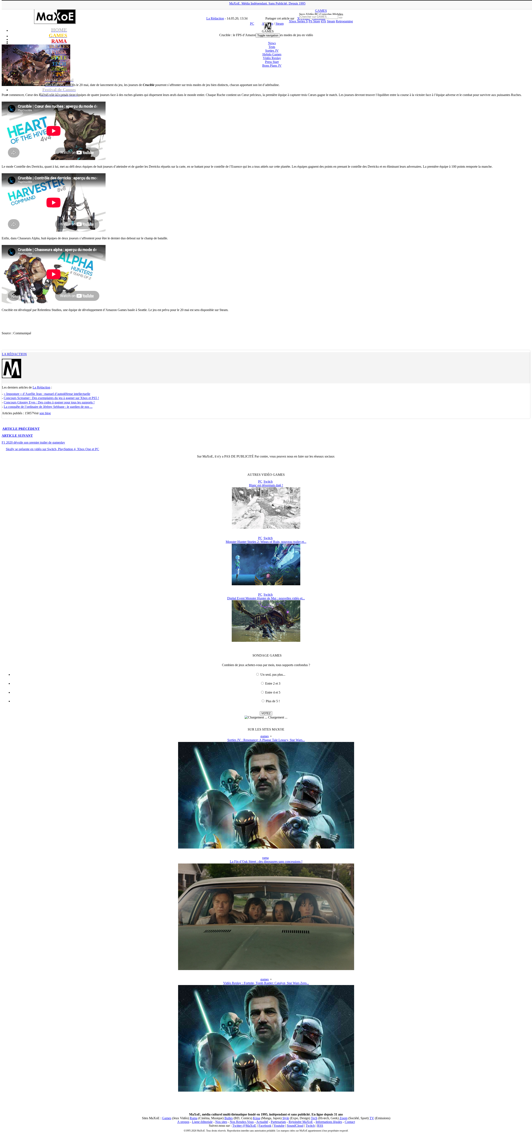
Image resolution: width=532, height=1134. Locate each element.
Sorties (272, 50)
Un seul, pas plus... (272, 674)
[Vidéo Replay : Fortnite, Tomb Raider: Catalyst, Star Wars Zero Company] (266, 1090)
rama (265, 858)
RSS (320, 1125)
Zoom (343, 1118)
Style (285, 1118)
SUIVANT (17, 435)
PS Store (314, 21)
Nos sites (221, 1122)
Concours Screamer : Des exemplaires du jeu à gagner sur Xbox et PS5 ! (51, 398)
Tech (314, 1118)
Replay (272, 58)
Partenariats (278, 1122)
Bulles (228, 1118)
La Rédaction (14, 354)
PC (260, 481)
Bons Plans (272, 65)
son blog (45, 413)
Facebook (265, 1125)
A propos (183, 1122)
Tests (271, 47)
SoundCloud (295, 1125)
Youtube (278, 1125)
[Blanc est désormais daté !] (266, 527)
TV (371, 1118)
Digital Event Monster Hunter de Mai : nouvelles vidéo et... (266, 598)
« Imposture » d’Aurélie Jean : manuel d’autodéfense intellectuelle (47, 394)
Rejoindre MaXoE (301, 1122)
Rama (193, 1118)
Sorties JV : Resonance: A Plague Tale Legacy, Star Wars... (266, 740)
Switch (268, 481)
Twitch (310, 1125)
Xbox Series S (298, 21)
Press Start (272, 62)
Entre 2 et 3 (272, 683)
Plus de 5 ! (273, 701)
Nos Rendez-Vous (242, 1122)
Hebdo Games (271, 54)
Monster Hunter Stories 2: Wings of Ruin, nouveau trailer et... (266, 542)
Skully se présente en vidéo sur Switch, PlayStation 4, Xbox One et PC (52, 449)
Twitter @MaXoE (244, 1125)
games (264, 736)
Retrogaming (344, 21)
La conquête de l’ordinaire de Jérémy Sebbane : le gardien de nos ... (48, 406)
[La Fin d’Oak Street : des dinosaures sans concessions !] (266, 969)
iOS (323, 21)
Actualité (262, 1122)
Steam (331, 21)
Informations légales (329, 1122)
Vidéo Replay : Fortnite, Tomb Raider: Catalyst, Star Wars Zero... (266, 983)
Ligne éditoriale (202, 1122)
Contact (350, 1122)
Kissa (256, 1118)
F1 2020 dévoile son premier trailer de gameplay (33, 442)
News (272, 43)
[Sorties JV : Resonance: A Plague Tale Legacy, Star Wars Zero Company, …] (266, 847)
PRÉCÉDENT (21, 428)
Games (166, 1118)
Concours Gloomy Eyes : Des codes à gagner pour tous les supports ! (49, 402)
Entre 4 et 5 (272, 692)
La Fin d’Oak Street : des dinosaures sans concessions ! (266, 861)
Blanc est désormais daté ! (266, 485)
